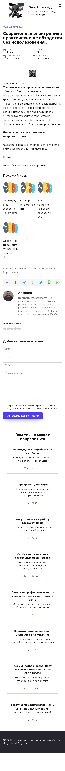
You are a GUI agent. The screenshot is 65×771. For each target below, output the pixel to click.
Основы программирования (30, 165)
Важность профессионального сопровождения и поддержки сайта (32, 596)
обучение (10, 268)
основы (23, 268)
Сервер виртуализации (32, 484)
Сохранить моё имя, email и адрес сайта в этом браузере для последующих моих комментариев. (31, 407)
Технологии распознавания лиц (32, 704)
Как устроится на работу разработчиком (32, 521)
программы (11, 272)
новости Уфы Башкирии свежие (39, 124)
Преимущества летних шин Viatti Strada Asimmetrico (32, 633)
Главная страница (13, 27)
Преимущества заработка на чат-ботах (32, 451)
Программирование (43, 268)
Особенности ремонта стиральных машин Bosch (32, 556)
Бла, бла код (40, 7)
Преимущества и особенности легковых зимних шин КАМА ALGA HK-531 (32, 670)
